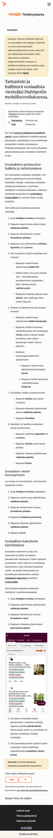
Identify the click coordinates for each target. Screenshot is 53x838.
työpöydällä (11, 582)
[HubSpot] (4, 4)
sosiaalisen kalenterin (16, 578)
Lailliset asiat (23, 810)
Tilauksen (13, 114)
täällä (26, 73)
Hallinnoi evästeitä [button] (26, 821)
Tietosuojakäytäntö (26, 816)
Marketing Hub (17, 122)
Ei (25, 780)
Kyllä (12, 780)
